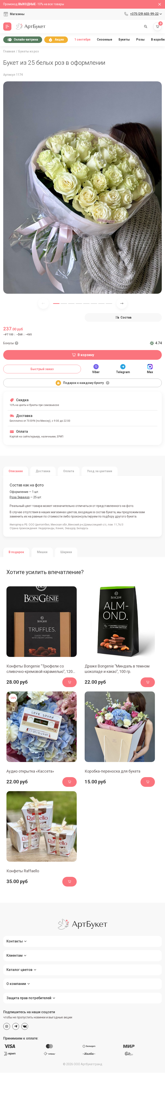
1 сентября (82, 39)
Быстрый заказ (42, 369)
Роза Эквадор (20, 497)
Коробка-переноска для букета (112, 771)
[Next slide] (121, 303)
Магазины (17, 14)
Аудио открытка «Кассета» (30, 771)
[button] (56, 303)
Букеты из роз (28, 51)
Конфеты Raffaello (22, 871)
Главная (9, 51)
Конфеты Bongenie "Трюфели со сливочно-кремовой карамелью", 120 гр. (39, 671)
